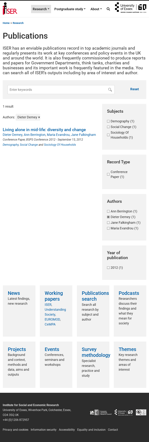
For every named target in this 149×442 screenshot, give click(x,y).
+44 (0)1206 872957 (16, 420)
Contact (113, 429)
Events (52, 349)
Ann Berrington (34, 135)
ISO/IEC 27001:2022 (141, 412)
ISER (48, 305)
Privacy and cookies (15, 429)
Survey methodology (96, 352)
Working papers (54, 296)
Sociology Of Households (60, 144)
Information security (44, 429)
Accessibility (67, 429)
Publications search (95, 296)
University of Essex (130, 8)
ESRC (100, 412)
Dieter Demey (12, 135)
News (14, 293)
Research (40, 9)
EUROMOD (52, 319)
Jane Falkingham (83, 135)
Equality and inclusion (91, 429)
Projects (17, 349)
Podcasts (129, 293)
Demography (11, 144)
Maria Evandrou (58, 135)
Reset (134, 89)
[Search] (108, 9)
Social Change (29, 144)
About (94, 9)
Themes (127, 349)
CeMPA (50, 324)
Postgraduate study (68, 9)
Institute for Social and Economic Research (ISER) (10, 8)
